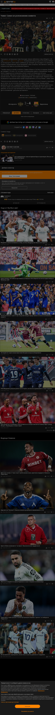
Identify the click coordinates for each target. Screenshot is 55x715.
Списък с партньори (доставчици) (10, 702)
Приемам (27, 706)
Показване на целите (27, 711)
